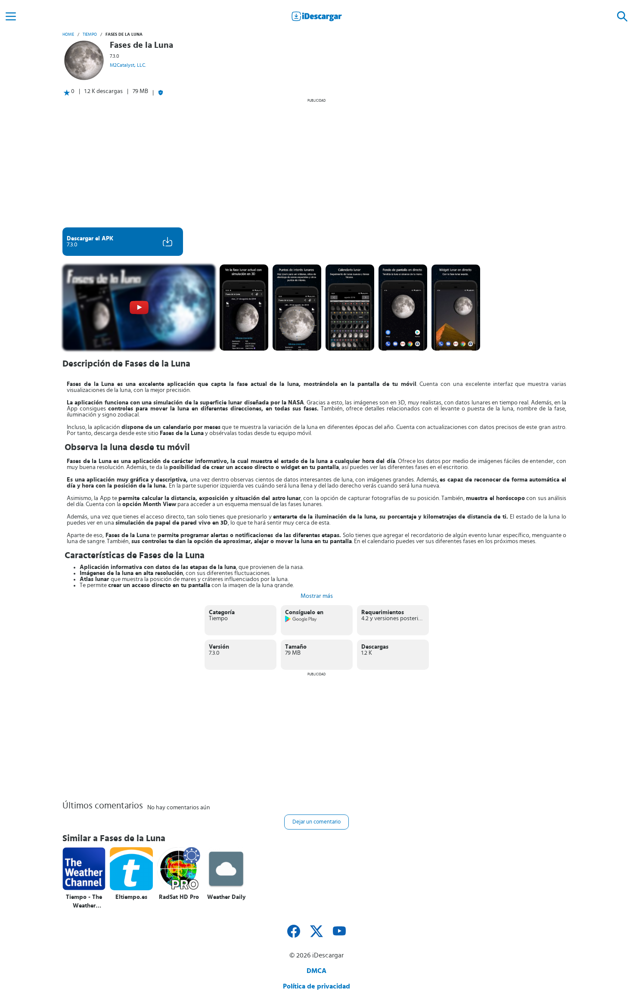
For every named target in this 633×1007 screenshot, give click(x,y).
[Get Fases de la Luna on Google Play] (301, 621)
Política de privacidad (316, 986)
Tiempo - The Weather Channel (84, 901)
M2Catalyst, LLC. (128, 65)
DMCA (316, 970)
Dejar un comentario (316, 822)
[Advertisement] (316, 163)
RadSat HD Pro (179, 897)
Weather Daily (226, 897)
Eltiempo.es (131, 897)
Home (68, 34)
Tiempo (90, 34)
